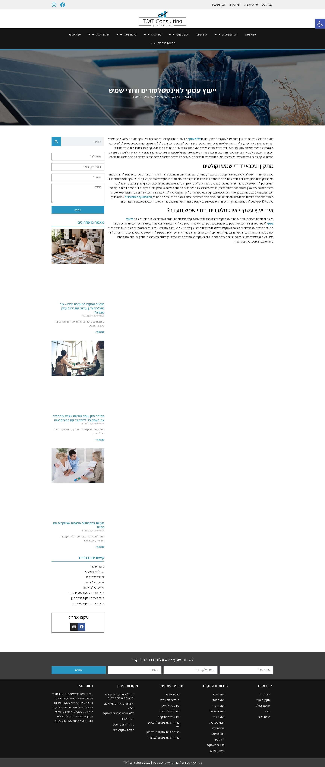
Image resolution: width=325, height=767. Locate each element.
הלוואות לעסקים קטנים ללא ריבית (119, 706)
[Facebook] (62, 4)
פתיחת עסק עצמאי (123, 730)
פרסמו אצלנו (263, 706)
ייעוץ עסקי (250, 34)
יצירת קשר (234, 5)
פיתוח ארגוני (97, 566)
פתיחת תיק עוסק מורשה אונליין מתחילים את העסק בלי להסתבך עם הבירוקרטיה (78, 418)
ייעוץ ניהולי (219, 717)
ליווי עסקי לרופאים (94, 582)
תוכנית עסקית (229, 34)
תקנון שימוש (218, 5)
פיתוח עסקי (130, 34)
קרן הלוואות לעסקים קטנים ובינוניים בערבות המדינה (119, 696)
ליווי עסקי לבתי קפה (93, 587)
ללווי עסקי (194, 139)
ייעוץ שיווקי (201, 34)
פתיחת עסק (102, 34)
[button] (320, 24)
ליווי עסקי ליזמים (95, 577)
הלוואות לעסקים (166, 43)
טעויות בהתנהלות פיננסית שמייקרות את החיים (78, 525)
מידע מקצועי (251, 5)
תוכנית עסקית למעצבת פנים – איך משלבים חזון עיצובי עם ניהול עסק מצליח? (82, 308)
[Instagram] (54, 4)
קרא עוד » (99, 331)
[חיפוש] (56, 141)
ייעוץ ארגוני (75, 34)
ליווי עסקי (156, 34)
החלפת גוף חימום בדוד (138, 197)
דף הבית (188, 96)
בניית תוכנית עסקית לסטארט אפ (86, 593)
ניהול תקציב (127, 719)
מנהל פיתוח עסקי (94, 572)
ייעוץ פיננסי (182, 34)
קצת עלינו (267, 5)
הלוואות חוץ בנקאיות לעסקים (118, 713)
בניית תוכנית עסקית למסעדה (88, 603)
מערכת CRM (217, 751)
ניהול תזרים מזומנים (123, 724)
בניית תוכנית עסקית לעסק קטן (87, 598)
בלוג (267, 711)
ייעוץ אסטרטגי (217, 711)
